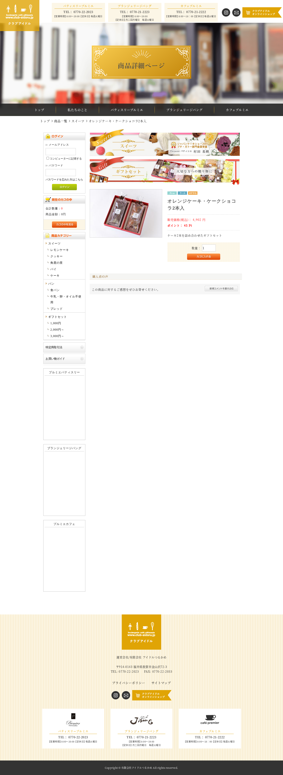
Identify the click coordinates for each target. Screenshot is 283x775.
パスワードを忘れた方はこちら (64, 179)
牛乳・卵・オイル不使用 (65, 299)
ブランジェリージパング (184, 110)
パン (51, 283)
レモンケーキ (59, 249)
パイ (53, 269)
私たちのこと (77, 110)
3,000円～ (57, 336)
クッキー (56, 256)
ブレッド (56, 308)
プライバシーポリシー (128, 683)
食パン (55, 290)
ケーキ (55, 275)
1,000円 (55, 323)
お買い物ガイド (55, 358)
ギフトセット (57, 316)
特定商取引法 (54, 347)
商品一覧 (60, 121)
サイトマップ (161, 683)
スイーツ (78, 121)
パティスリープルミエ (127, 110)
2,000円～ (57, 329)
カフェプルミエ (237, 110)
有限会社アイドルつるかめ (136, 767)
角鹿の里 (56, 262)
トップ (39, 110)
